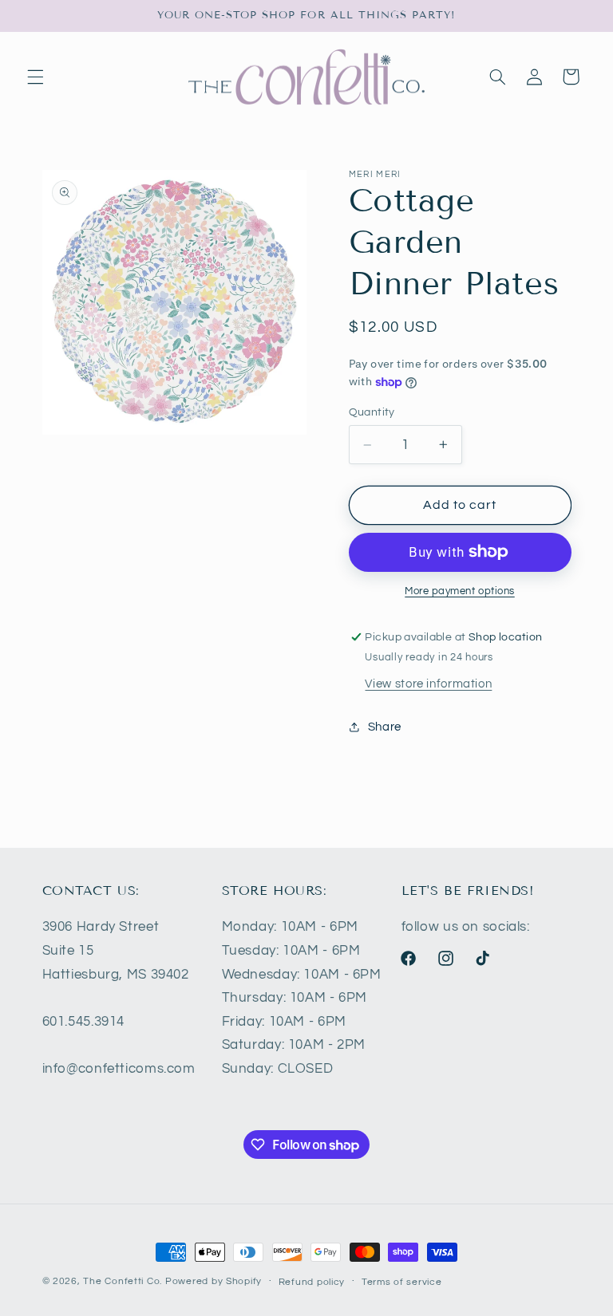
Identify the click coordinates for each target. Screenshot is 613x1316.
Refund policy (312, 1282)
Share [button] (384, 727)
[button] (35, 76)
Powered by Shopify (213, 1281)
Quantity (372, 412)
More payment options (460, 591)
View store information (428, 684)
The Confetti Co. (122, 1281)
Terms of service (402, 1282)
